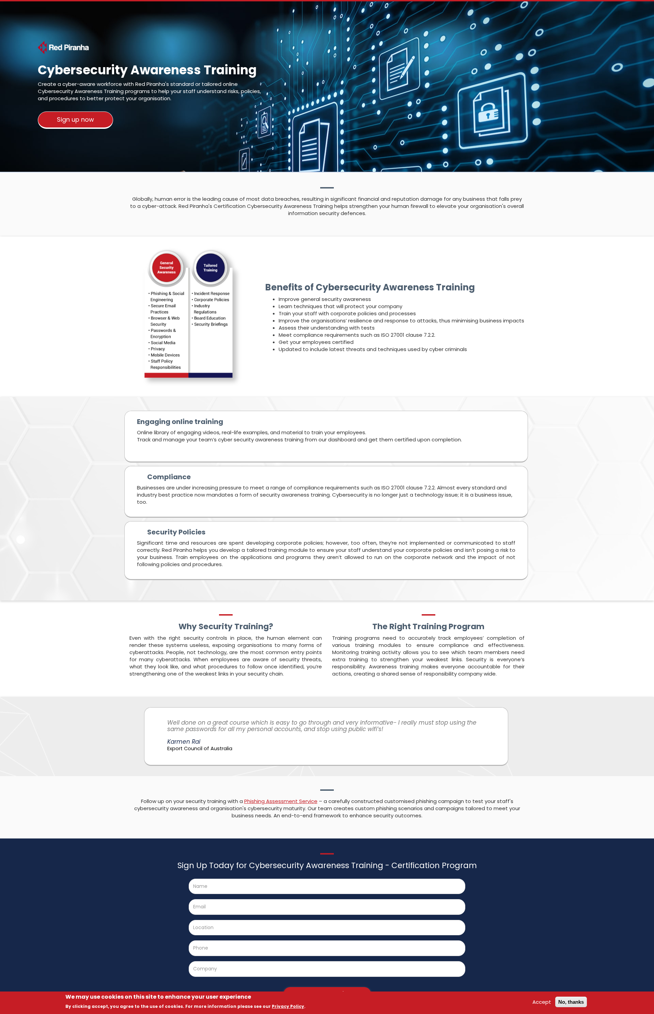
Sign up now (75, 119)
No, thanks (571, 1002)
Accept (541, 1001)
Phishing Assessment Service (280, 801)
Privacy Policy (288, 1006)
